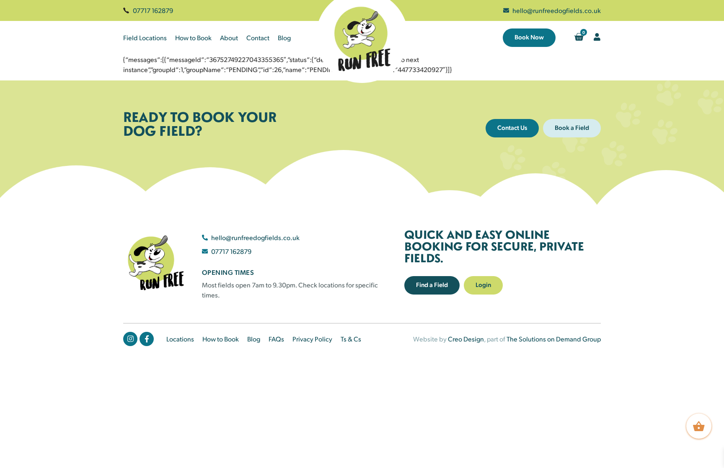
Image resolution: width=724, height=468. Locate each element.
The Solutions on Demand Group (554, 338)
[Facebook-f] (147, 339)
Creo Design (466, 338)
